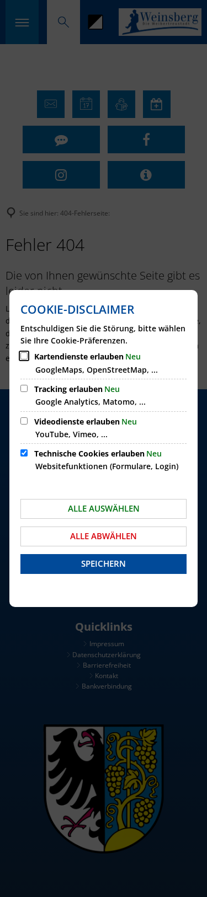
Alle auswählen (104, 508)
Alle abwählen (103, 535)
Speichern (103, 563)
